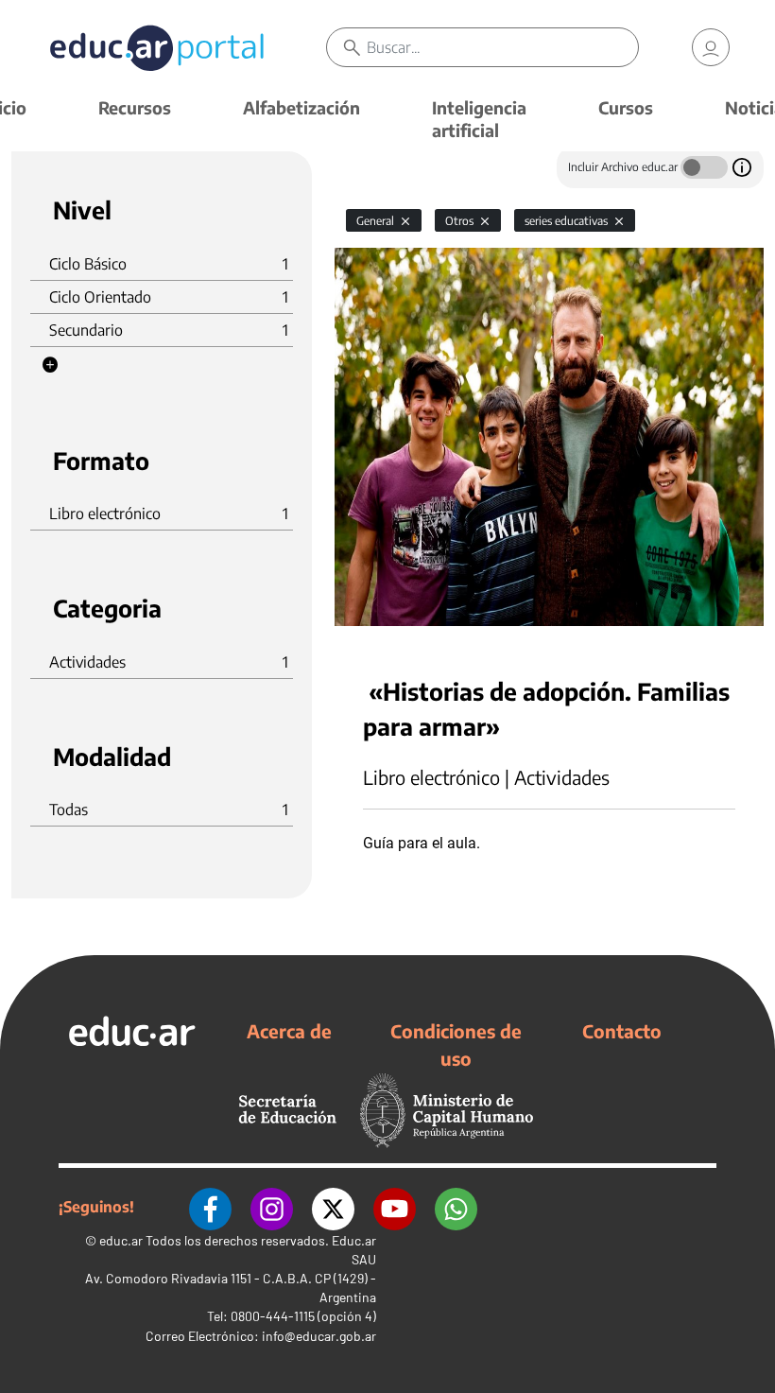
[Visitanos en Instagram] (271, 1206)
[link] (711, 47)
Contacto (622, 1030)
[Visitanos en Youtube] (394, 1206)
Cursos (625, 107)
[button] (50, 365)
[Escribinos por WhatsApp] (456, 1206)
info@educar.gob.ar (319, 1336)
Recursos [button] (134, 107)
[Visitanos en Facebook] (210, 1206)
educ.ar (121, 1240)
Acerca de (289, 1030)
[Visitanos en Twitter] (333, 1206)
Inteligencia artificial (479, 118)
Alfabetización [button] (301, 107)
